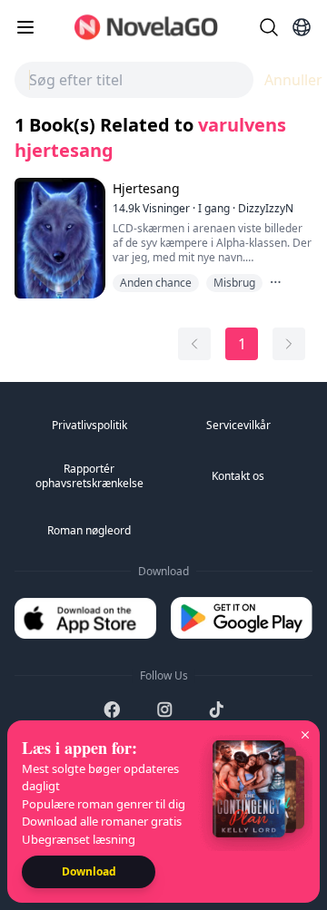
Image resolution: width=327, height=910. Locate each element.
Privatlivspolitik (89, 425)
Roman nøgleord (89, 530)
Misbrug (234, 282)
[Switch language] (301, 27)
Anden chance (156, 282)
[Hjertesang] (58, 238)
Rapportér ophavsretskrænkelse (89, 476)
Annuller (293, 80)
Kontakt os (238, 476)
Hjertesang (146, 188)
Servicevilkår (238, 425)
